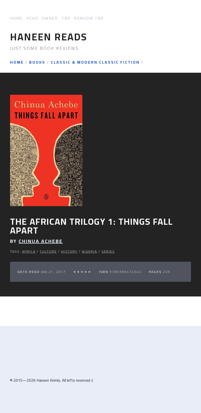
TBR (66, 18)
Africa (29, 251)
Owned (50, 18)
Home (16, 18)
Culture (48, 251)
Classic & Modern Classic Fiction (95, 62)
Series (108, 251)
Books (37, 62)
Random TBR (88, 18)
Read (32, 18)
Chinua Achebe (41, 241)
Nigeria (89, 251)
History (69, 251)
